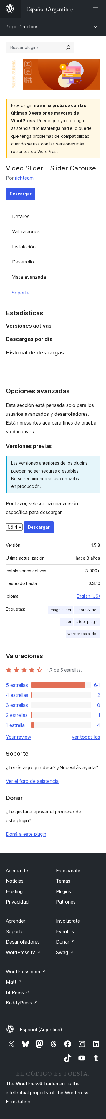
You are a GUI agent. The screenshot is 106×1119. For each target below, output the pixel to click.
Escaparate (68, 870)
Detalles (20, 216)
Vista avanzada (29, 277)
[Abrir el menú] (96, 9)
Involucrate (68, 921)
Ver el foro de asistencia (32, 781)
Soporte (20, 293)
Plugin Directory (21, 26)
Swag (65, 952)
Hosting (14, 891)
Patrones (66, 902)
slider (67, 621)
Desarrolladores (23, 942)
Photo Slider (87, 610)
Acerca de (17, 870)
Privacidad (17, 902)
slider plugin (87, 621)
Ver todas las (86, 737)
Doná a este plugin (26, 834)
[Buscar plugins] (68, 47)
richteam (24, 178)
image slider (61, 610)
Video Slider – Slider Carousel (52, 168)
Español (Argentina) (41, 1029)
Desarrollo (23, 262)
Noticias (15, 881)
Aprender (15, 921)
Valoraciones (26, 231)
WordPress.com (26, 971)
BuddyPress (22, 1003)
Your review (18, 737)
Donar (65, 942)
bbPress (18, 992)
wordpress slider (82, 633)
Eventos (65, 931)
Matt (14, 982)
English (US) (88, 596)
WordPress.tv (23, 952)
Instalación (24, 247)
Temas (63, 881)
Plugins (63, 891)
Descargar (21, 193)
